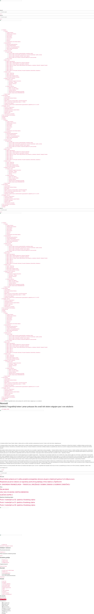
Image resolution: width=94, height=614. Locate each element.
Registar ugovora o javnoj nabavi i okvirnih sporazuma (15, 100)
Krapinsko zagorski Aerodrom (15, 81)
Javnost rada (9, 49)
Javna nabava (5, 95)
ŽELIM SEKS (4, 489)
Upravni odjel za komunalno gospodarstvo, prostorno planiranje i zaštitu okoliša (25, 54)
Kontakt (3, 117)
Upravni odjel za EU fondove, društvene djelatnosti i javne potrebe (22, 57)
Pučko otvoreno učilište (13, 88)
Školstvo (8, 40)
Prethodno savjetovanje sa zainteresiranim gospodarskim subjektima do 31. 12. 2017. (21, 104)
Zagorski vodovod (12, 83)
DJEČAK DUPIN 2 (6, 495)
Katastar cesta (7, 112)
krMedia (7, 596)
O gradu (6, 31)
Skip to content (3, 598)
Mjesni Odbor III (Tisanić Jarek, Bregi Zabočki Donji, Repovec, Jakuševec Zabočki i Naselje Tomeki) (27, 65)
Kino (3, 401)
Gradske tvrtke (10, 79)
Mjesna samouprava (11, 61)
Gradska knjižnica (12, 90)
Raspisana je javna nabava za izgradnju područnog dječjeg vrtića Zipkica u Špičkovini (31, 482)
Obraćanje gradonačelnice (12, 44)
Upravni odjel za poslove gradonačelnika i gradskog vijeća (21, 53)
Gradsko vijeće (7, 71)
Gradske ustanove (10, 86)
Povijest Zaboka (10, 32)
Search (1, 10)
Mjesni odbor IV (10, 66)
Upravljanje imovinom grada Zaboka (11, 109)
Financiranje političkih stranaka (13, 77)
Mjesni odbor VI (10, 69)
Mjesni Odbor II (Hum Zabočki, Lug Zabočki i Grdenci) (18, 63)
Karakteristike (9, 35)
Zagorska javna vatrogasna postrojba (16, 91)
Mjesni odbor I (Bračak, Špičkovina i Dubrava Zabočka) (18, 62)
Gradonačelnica (7, 43)
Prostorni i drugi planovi (9, 107)
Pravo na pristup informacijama (8, 115)
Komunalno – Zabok (13, 82)
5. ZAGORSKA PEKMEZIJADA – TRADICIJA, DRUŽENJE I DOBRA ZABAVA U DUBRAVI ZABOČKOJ (35, 484)
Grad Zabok (8, 595)
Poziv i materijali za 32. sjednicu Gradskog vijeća (17, 500)
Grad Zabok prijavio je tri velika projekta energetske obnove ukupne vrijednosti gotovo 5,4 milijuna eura (37, 479)
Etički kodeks (9, 58)
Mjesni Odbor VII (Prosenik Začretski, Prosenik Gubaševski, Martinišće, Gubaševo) (23, 70)
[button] (3, 599)
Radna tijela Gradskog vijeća (12, 75)
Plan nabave (6, 99)
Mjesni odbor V (10, 67)
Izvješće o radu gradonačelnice (13, 46)
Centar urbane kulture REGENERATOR (16, 92)
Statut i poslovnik (10, 74)
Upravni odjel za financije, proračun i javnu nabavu (19, 56)
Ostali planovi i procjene (9, 113)
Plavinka (10, 84)
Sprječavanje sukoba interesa (10, 98)
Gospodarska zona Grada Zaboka (13, 41)
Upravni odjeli (9, 52)
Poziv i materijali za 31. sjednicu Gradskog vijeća (17, 502)
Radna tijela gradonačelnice (12, 48)
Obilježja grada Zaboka (11, 33)
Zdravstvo (9, 39)
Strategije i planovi (6, 105)
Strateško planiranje (8, 111)
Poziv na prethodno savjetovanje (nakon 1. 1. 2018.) (14, 101)
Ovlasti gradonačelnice (11, 45)
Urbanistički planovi (8, 108)
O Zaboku (4, 29)
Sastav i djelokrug (10, 73)
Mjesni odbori (7, 60)
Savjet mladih (7, 94)
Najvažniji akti (5, 116)
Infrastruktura (9, 37)
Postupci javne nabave (9, 103)
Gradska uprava (7, 50)
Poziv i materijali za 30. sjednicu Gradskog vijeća (17, 505)
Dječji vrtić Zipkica (12, 87)
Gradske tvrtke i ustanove (9, 78)
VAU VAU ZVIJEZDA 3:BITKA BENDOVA (14, 492)
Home (1, 401)
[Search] (1, 14)
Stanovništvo (9, 36)
